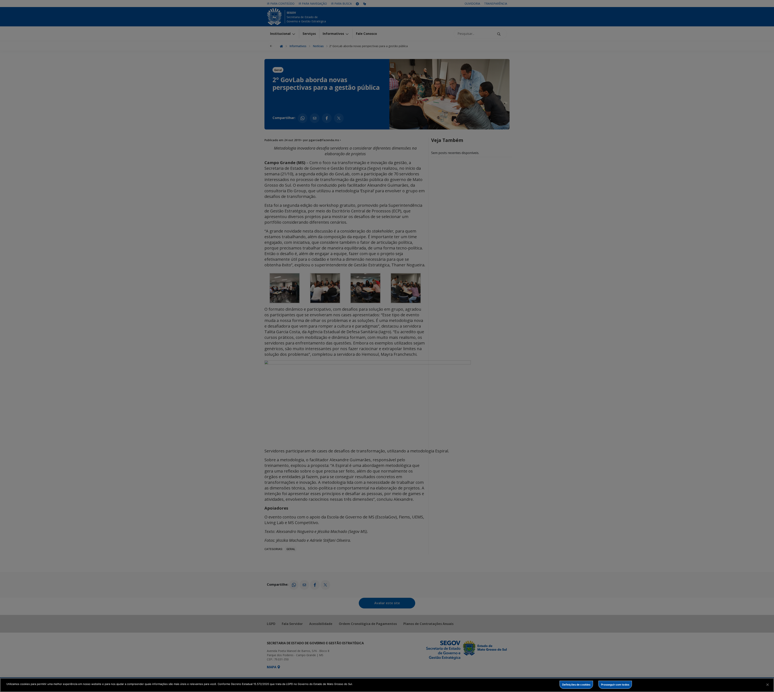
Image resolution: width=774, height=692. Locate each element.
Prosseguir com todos (615, 684)
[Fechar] (767, 684)
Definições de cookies (576, 684)
